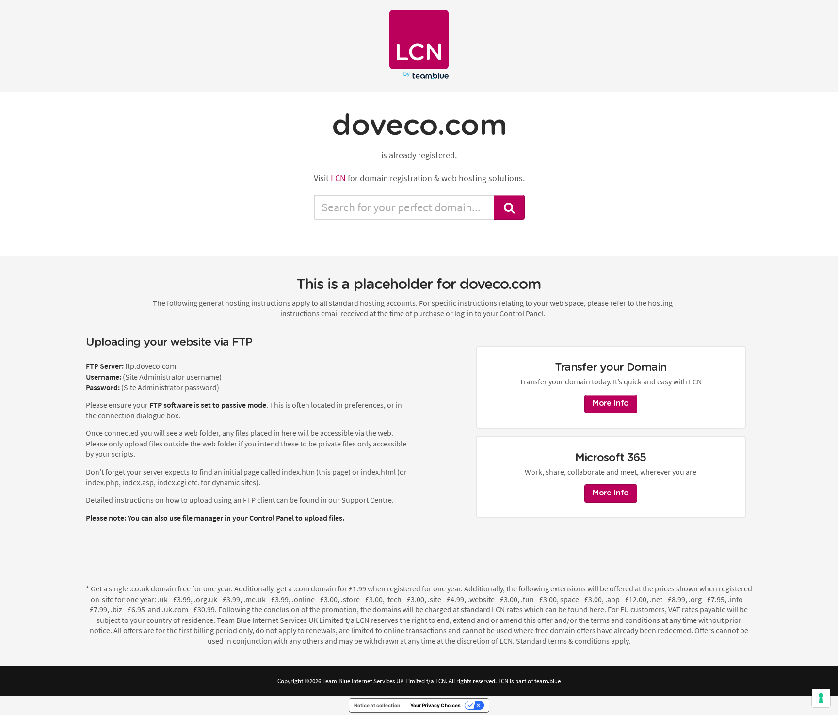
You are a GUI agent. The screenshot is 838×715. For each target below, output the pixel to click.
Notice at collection (377, 705)
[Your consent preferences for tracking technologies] (821, 698)
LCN (338, 178)
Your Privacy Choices (435, 705)
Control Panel (271, 518)
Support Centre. (367, 500)
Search (509, 207)
